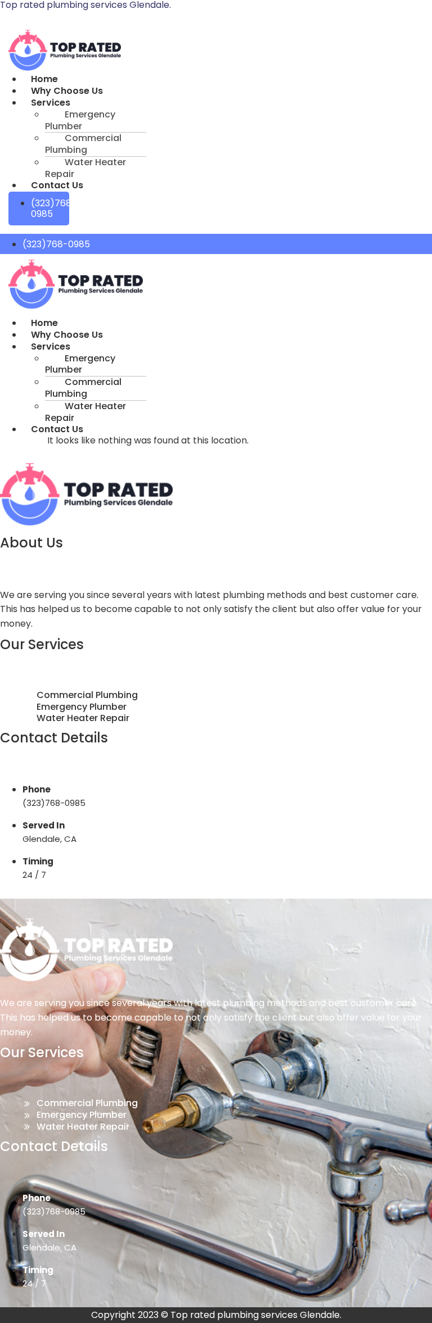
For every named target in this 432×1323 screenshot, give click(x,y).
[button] (122, 103)
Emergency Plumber (80, 120)
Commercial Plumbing (83, 144)
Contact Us (57, 185)
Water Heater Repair (85, 168)
